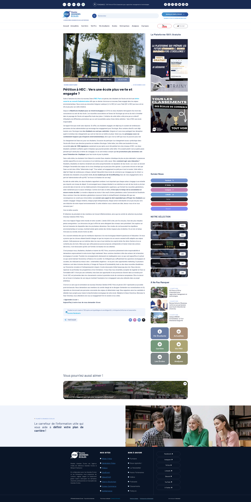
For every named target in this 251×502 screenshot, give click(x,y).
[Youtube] (179, 4)
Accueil (66, 26)
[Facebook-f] (165, 4)
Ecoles (114, 26)
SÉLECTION (122, 80)
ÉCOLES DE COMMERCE (89, 80)
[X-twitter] (169, 4)
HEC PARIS (107, 80)
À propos (145, 26)
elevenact (178, 498)
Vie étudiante (104, 26)
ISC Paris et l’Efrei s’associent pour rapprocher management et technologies (127, 4)
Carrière (84, 26)
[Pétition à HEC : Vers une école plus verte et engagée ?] (130, 320)
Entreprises (124, 26)
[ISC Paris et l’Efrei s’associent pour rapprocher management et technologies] (159, 292)
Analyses (135, 26)
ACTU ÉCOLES (70, 80)
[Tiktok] (183, 4)
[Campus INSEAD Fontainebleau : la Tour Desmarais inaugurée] (159, 317)
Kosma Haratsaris (70, 85)
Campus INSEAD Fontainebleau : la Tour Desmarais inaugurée (176, 318)
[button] (75, 26)
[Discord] (186, 4)
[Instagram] (172, 4)
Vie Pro (93, 26)
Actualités (74, 26)
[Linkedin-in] (176, 4)
